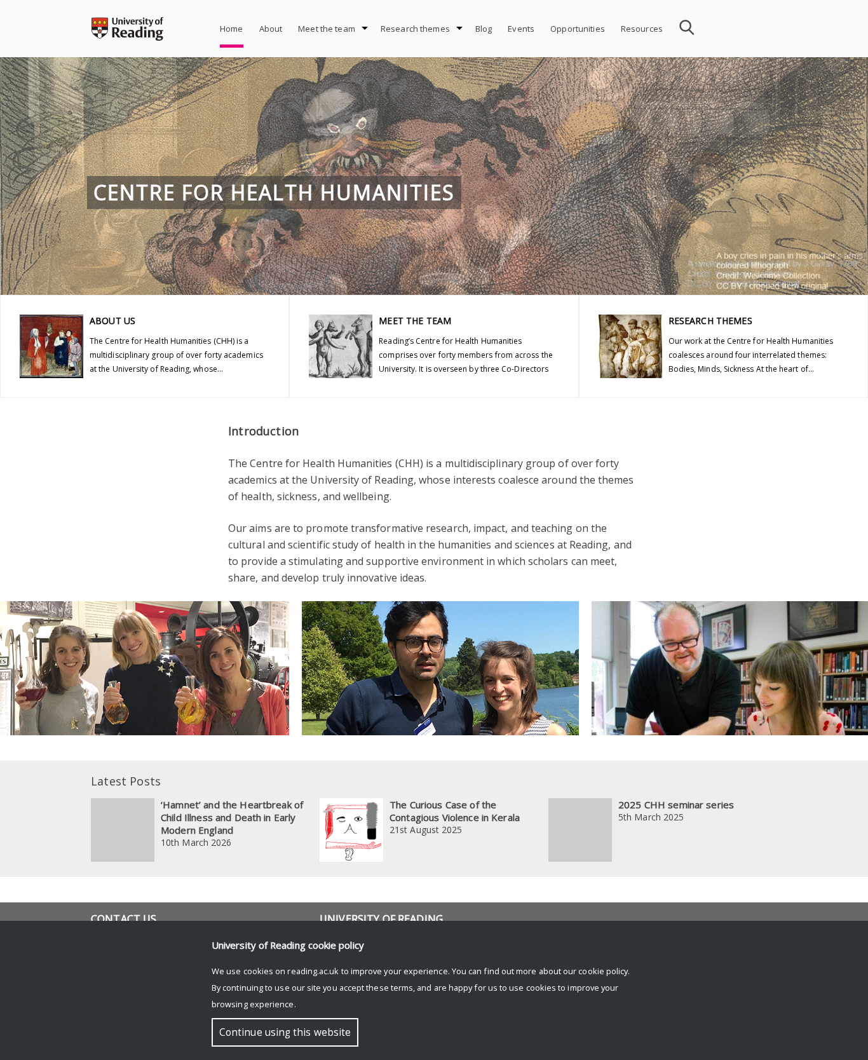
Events (521, 28)
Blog (483, 28)
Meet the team (326, 28)
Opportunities (577, 28)
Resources (642, 28)
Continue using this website (285, 1032)
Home (231, 28)
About (271, 28)
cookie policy (603, 971)
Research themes (415, 28)
